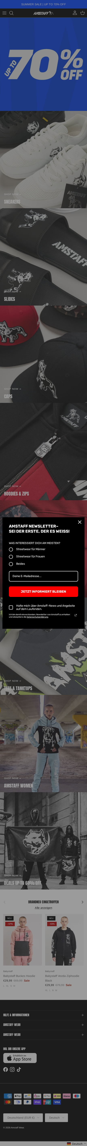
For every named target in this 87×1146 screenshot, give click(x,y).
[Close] (80, 522)
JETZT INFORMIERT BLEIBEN (43, 591)
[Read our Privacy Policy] (75, 615)
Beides (20, 563)
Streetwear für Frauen (30, 556)
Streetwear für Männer (30, 549)
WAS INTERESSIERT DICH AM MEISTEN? (34, 543)
